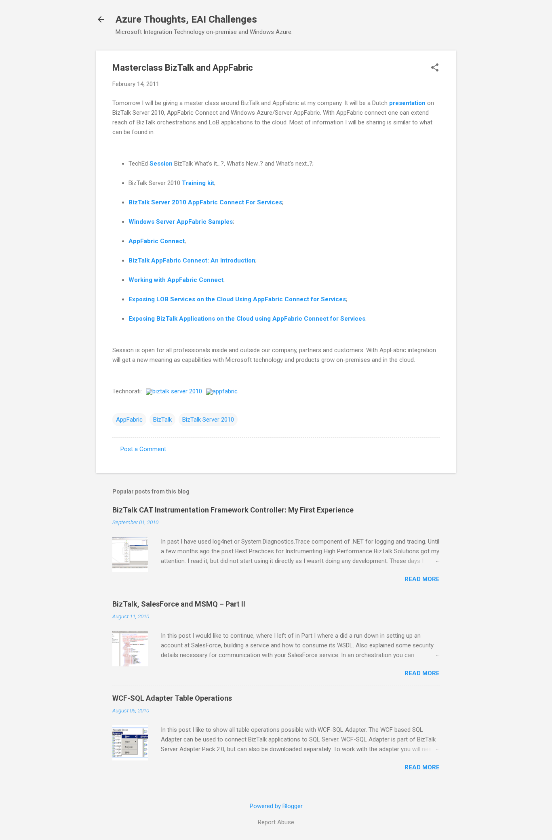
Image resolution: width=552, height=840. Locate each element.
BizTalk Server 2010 (208, 419)
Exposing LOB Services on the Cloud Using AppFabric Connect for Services (237, 299)
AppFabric (129, 419)
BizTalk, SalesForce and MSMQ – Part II (178, 604)
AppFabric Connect (157, 241)
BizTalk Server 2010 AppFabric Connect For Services (205, 202)
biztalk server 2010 (177, 391)
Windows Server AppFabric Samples (181, 221)
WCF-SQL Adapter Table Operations (172, 698)
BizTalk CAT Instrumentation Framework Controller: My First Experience (233, 510)
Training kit (198, 183)
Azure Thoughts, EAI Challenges (186, 19)
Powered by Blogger (276, 806)
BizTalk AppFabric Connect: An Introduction (192, 260)
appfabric (225, 391)
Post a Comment (143, 449)
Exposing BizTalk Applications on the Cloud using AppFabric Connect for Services (247, 318)
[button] (435, 68)
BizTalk (162, 419)
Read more (422, 579)
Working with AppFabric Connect (176, 280)
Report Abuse (276, 822)
